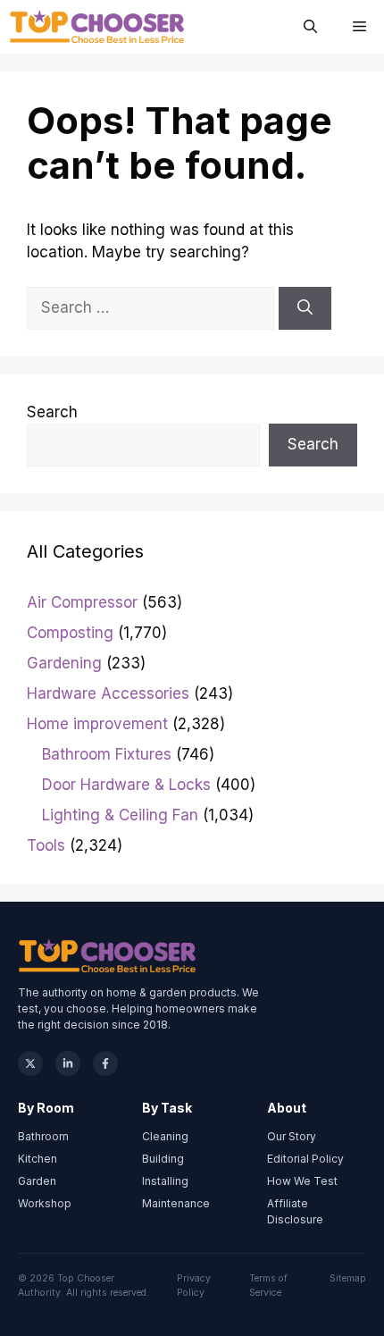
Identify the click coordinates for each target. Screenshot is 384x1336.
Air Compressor (82, 602)
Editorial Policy (305, 1158)
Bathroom (43, 1136)
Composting (70, 633)
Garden (37, 1181)
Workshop (44, 1203)
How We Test (302, 1181)
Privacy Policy (194, 1285)
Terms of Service (268, 1285)
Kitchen (37, 1158)
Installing (165, 1181)
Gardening (64, 663)
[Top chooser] (97, 27)
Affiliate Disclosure (295, 1211)
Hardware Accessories (108, 693)
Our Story (291, 1136)
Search (52, 412)
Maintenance (176, 1203)
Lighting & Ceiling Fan (120, 815)
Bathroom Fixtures (106, 754)
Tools (46, 845)
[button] (310, 27)
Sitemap (348, 1278)
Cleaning (165, 1136)
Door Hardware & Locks (126, 785)
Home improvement (97, 724)
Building (163, 1158)
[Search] (305, 308)
